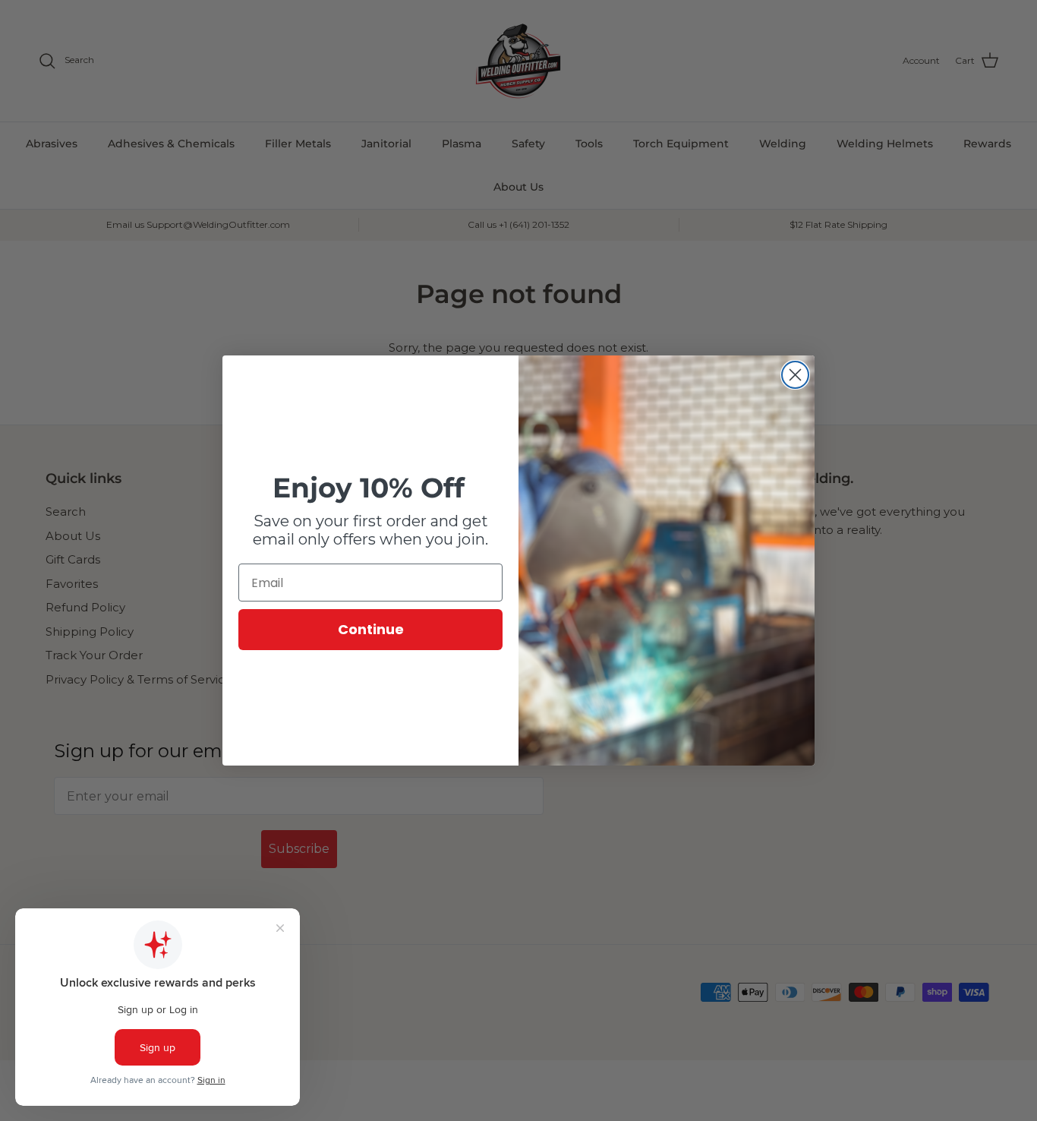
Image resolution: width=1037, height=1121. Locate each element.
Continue (371, 629)
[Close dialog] (795, 375)
